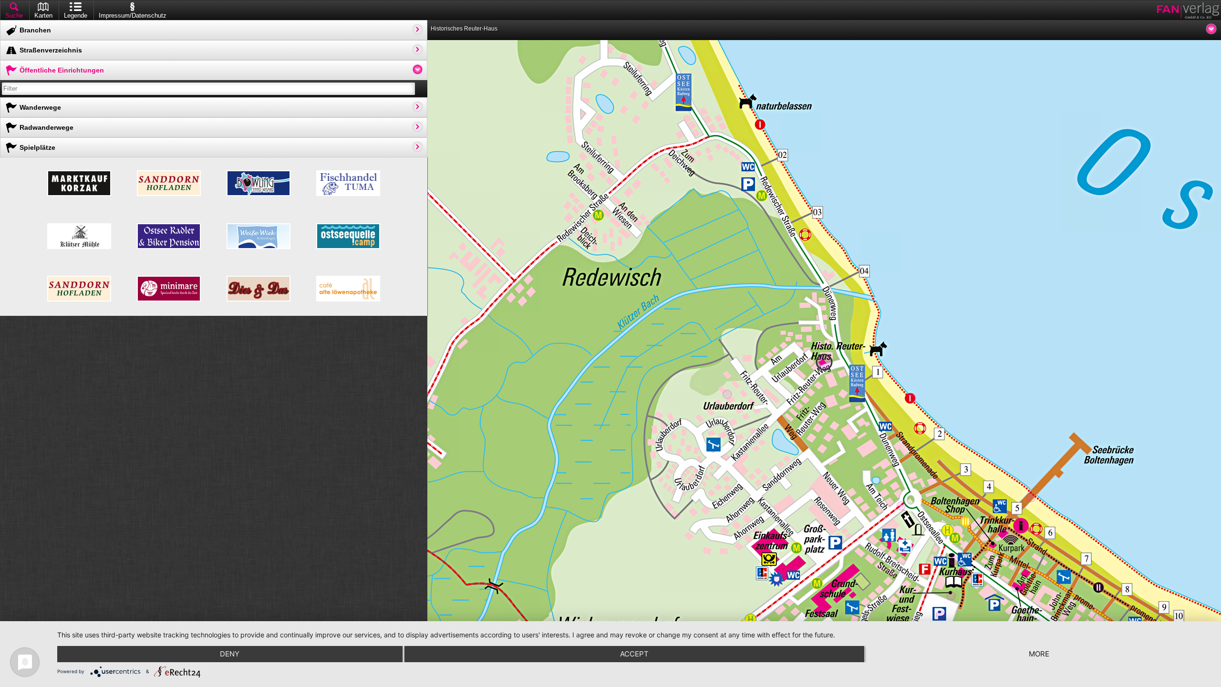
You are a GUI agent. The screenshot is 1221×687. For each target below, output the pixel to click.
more (1039, 653)
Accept (634, 653)
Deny (229, 653)
